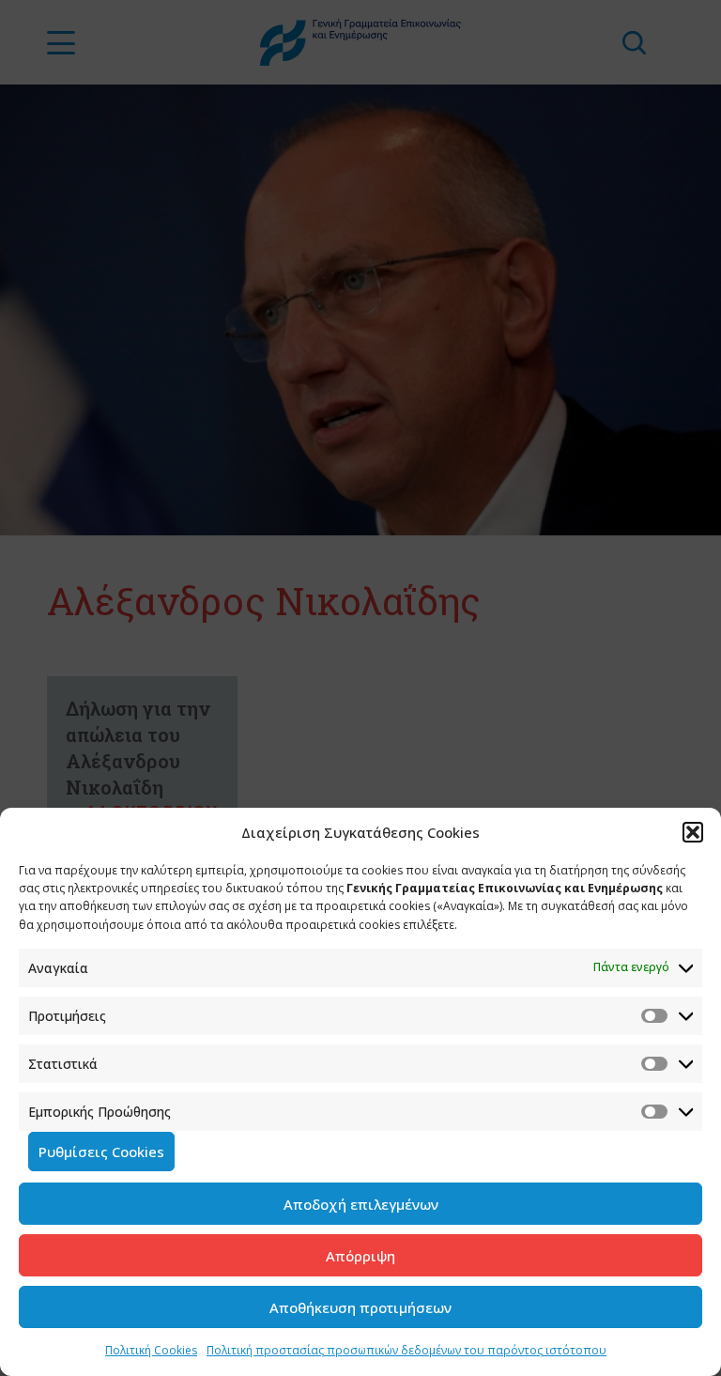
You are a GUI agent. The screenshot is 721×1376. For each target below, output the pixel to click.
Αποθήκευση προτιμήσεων (360, 1307)
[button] (692, 832)
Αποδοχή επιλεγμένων (361, 1204)
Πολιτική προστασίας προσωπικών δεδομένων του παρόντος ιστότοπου (406, 1350)
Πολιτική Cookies (151, 1350)
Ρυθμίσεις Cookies (101, 1151)
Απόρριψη (360, 1255)
